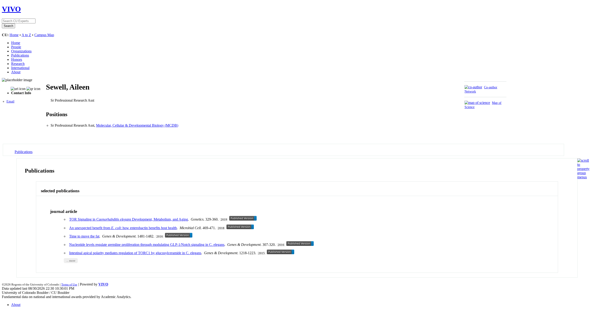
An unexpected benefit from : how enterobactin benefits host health (123, 228)
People (16, 47)
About (15, 72)
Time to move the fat (84, 236)
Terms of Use (69, 284)
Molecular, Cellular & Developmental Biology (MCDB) (137, 125)
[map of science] (477, 103)
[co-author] (473, 87)
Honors (16, 59)
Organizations (21, 51)
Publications (20, 55)
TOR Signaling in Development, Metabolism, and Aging (128, 219)
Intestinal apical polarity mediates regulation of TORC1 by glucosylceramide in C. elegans (135, 253)
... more (70, 260)
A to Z (26, 35)
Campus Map (44, 35)
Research (18, 64)
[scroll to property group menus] (583, 177)
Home (14, 35)
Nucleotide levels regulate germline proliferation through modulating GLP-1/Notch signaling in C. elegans (146, 245)
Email (10, 101)
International (20, 68)
